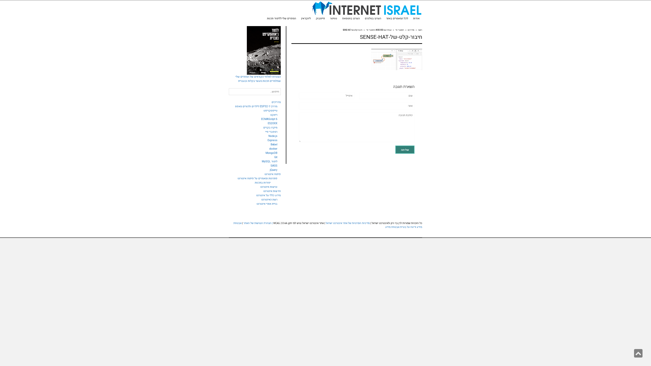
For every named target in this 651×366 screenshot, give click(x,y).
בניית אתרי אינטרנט (267, 204)
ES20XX (272, 123)
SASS (274, 166)
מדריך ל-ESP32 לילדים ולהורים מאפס (256, 106)
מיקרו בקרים (270, 128)
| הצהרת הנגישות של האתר (258, 223)
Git (275, 157)
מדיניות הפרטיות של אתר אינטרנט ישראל (348, 223)
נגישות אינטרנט (268, 187)
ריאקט (273, 115)
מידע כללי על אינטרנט (268, 195)
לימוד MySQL (269, 161)
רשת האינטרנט (269, 200)
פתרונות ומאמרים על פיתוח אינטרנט (257, 178)
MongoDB (271, 153)
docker (273, 149)
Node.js (272, 136)
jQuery (273, 170)
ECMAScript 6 (269, 119)
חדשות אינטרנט (272, 191)
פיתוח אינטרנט (272, 174)
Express (272, 140)
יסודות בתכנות (263, 183)
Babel (274, 145)
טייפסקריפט (270, 111)
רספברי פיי (271, 132)
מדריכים (276, 102)
